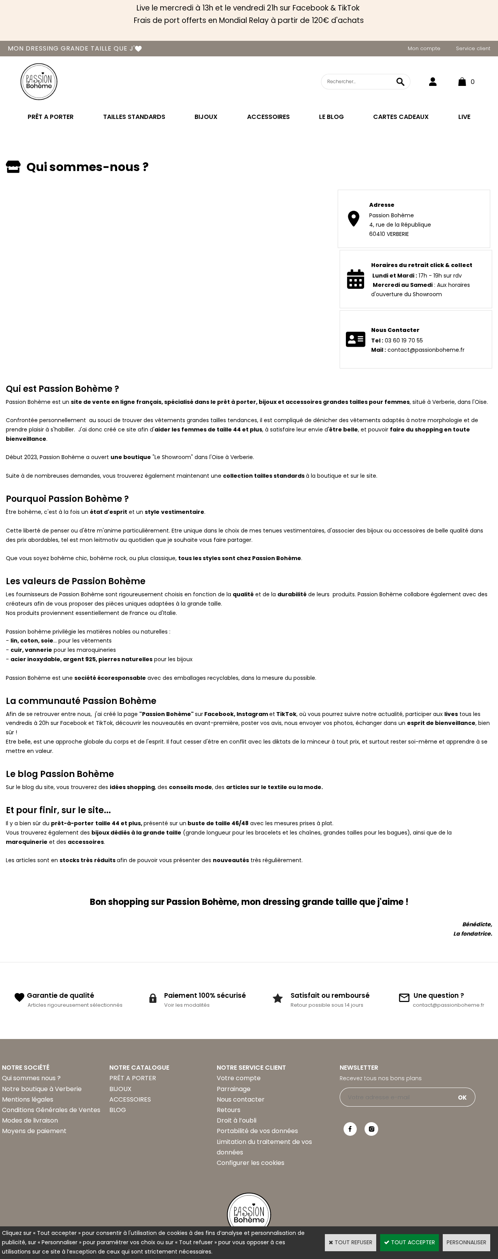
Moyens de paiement (34, 1130)
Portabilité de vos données (257, 1130)
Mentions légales (27, 1099)
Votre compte (239, 1078)
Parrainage (234, 1088)
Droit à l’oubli (236, 1120)
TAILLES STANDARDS (134, 116)
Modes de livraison (30, 1120)
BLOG (117, 1109)
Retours (228, 1109)
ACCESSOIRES (268, 116)
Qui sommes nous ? (31, 1078)
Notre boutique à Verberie (42, 1088)
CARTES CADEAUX (401, 116)
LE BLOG (331, 116)
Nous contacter (241, 1099)
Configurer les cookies (250, 1162)
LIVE (464, 116)
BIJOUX (206, 116)
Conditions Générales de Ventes (51, 1109)
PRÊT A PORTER (51, 116)
